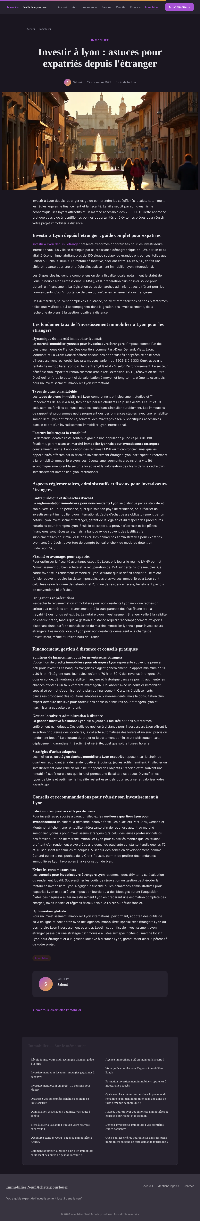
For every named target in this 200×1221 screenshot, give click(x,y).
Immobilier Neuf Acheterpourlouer (37, 1187)
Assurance (90, 7)
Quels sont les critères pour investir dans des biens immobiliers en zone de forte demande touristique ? (136, 1139)
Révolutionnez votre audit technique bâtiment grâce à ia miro (62, 1061)
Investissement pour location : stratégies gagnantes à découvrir (63, 1074)
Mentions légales (168, 1186)
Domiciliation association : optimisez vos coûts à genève (60, 1113)
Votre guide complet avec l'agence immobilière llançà (134, 1070)
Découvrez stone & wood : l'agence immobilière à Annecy (61, 1139)
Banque (106, 7)
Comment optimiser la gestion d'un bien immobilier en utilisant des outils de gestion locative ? (62, 1152)
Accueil (63, 7)
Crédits (121, 7)
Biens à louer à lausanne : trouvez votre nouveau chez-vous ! (60, 1126)
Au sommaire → (179, 7)
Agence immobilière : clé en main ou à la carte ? (134, 1059)
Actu (75, 7)
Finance (135, 7)
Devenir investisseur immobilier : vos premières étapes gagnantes (134, 1126)
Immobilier (152, 7)
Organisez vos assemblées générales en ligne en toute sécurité (60, 1100)
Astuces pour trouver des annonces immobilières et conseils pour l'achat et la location (136, 1113)
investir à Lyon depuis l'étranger (56, 244)
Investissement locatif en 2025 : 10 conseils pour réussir (60, 1087)
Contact (189, 1186)
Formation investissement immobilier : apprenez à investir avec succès (135, 1083)
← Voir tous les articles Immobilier (56, 1010)
